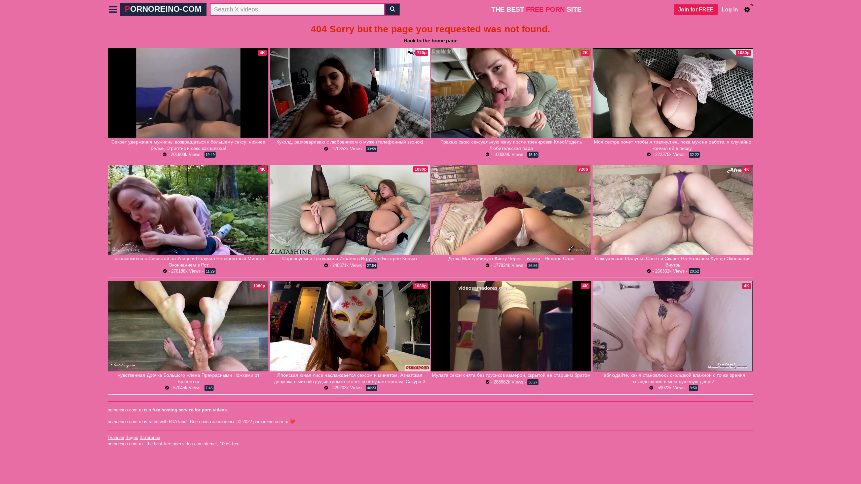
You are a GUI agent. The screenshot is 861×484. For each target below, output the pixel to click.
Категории (150, 437)
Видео (131, 437)
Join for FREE (696, 9)
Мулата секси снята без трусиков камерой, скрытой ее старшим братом (511, 375)
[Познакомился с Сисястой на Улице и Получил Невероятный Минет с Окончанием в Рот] (188, 210)
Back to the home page (430, 40)
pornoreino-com (163, 8)
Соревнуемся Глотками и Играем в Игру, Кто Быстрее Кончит (349, 258)
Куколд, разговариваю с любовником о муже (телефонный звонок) (349, 142)
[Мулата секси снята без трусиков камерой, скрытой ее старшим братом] (511, 326)
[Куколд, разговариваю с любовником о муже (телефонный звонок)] (350, 93)
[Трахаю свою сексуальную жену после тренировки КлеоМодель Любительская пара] (511, 93)
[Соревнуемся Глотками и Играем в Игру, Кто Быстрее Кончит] (350, 210)
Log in (730, 9)
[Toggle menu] (113, 9)
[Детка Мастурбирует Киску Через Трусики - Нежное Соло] (511, 210)
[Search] (392, 9)
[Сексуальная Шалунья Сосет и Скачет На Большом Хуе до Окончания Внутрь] (673, 210)
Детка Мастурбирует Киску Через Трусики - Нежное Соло (511, 258)
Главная (116, 437)
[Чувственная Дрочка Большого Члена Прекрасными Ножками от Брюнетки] (188, 326)
